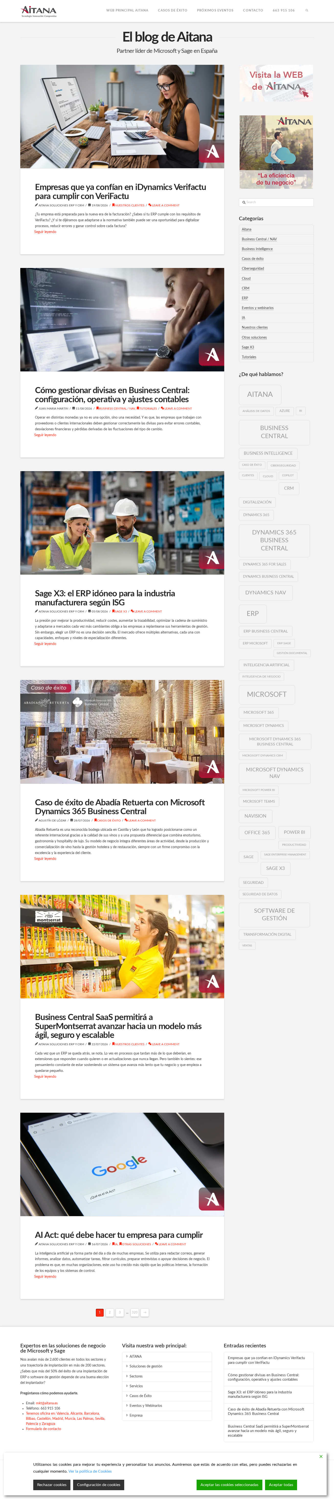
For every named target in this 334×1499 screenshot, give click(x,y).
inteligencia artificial (266, 665)
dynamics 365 (256, 515)
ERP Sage (284, 643)
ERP (245, 298)
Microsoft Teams (259, 801)
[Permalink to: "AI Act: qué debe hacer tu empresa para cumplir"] (122, 1164)
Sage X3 (121, 611)
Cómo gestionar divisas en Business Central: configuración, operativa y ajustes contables (112, 395)
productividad (294, 844)
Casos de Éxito (141, 1396)
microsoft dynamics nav (274, 773)
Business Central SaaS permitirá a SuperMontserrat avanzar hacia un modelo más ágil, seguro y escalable (118, 1026)
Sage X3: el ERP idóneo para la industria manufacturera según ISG (105, 598)
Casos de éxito (109, 820)
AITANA (136, 1356)
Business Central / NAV (117, 408)
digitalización (257, 502)
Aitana (246, 229)
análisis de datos (256, 411)
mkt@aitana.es (47, 1403)
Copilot (288, 475)
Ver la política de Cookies (90, 1471)
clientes (248, 475)
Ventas (247, 945)
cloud (268, 476)
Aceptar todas (281, 1485)
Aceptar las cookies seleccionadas (229, 1485)
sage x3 (275, 868)
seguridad (253, 883)
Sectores (136, 1376)
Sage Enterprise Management (285, 854)
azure (284, 411)
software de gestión (274, 915)
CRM (245, 288)
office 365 (257, 832)
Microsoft (267, 694)
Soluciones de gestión (146, 1366)
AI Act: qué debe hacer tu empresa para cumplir (119, 1235)
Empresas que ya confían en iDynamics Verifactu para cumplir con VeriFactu (120, 192)
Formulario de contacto (43, 1429)
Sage (249, 857)
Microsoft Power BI (259, 789)
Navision (256, 816)
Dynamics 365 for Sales (264, 564)
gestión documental (292, 653)
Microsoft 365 (259, 712)
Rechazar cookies (52, 1485)
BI (300, 411)
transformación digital (267, 934)
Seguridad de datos (260, 894)
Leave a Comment (165, 205)
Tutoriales (148, 408)
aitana (260, 394)
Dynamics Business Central (268, 576)
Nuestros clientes (130, 205)
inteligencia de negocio (261, 676)
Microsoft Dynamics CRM (262, 755)
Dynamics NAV (265, 592)
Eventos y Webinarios (146, 1406)
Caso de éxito (252, 465)
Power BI (294, 832)
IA (116, 1244)
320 (135, 1312)
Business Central (274, 432)
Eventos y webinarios (258, 308)
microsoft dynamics (263, 726)
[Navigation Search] (307, 11)
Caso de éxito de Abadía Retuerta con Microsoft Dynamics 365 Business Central (120, 807)
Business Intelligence (257, 249)
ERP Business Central (266, 631)
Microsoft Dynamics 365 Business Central (275, 741)
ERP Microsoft (255, 643)
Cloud (246, 278)
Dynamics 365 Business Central (274, 541)
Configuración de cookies (98, 1485)
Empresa (136, 1415)
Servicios (136, 1386)
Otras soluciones (136, 1244)
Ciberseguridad (253, 268)
